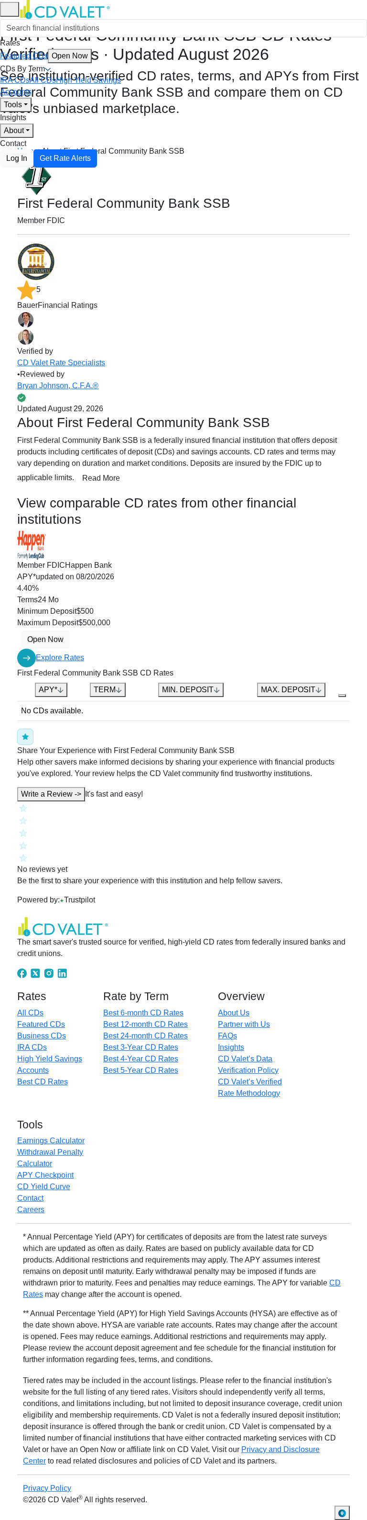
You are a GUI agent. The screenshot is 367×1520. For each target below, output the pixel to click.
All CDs (43, 80)
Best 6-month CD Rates (143, 1013)
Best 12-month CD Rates (145, 1024)
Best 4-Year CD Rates (140, 1059)
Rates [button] (10, 43)
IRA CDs (15, 80)
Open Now (70, 56)
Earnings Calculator (51, 1141)
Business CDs (41, 1036)
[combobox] (183, 28)
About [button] (14, 130)
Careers (30, 1209)
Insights (13, 117)
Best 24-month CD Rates (145, 1036)
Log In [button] (16, 158)
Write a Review (51, 794)
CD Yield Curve (43, 1186)
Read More (101, 478)
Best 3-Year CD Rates (140, 1047)
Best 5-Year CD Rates (140, 1070)
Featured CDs (44, 56)
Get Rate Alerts (65, 158)
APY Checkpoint (45, 1175)
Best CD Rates (42, 1082)
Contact (13, 143)
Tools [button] (13, 105)
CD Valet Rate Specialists (61, 363)
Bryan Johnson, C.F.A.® (57, 386)
